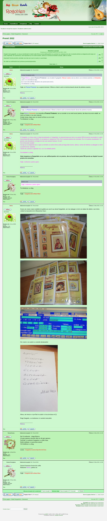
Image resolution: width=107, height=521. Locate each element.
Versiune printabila (10, 46)
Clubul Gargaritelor (16, 33)
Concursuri (25, 33)
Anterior (93, 43)
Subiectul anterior (87, 46)
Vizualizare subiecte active (24, 28)
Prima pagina (6, 33)
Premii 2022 (8, 38)
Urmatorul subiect (97, 46)
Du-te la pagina (87, 43)
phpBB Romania (59, 515)
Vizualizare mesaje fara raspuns (9, 28)
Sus (4, 97)
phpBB (46, 514)
